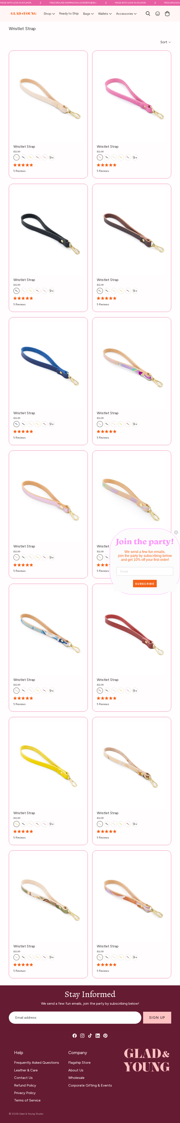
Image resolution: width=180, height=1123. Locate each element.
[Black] (23, 157)
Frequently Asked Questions (36, 1062)
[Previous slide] (20, 499)
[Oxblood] (100, 290)
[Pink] (44, 157)
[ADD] (79, 136)
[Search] (148, 14)
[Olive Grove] (16, 957)
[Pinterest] (105, 1035)
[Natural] (16, 157)
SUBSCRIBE (145, 584)
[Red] (37, 157)
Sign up (157, 1017)
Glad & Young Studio (31, 1113)
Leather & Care (26, 1070)
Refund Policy (25, 1085)
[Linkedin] (97, 1035)
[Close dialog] (176, 532)
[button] (165, 42)
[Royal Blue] (16, 424)
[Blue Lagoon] (16, 690)
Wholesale (76, 1078)
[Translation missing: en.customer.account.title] (158, 14)
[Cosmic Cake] (100, 424)
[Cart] (167, 14)
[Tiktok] (90, 1035)
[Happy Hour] (100, 557)
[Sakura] (16, 557)
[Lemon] (30, 157)
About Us (75, 1070)
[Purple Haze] (100, 957)
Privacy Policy (25, 1093)
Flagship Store (79, 1062)
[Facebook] (74, 1035)
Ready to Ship (69, 13)
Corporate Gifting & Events (90, 1085)
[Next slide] (76, 499)
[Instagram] (82, 1035)
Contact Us (23, 1078)
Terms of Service (27, 1100)
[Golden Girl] (100, 824)
